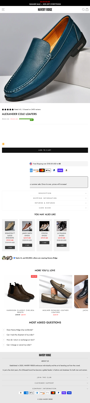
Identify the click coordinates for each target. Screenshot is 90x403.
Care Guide (45, 208)
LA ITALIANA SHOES (61, 234)
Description (45, 193)
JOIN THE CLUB (44, 377)
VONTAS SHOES (44, 234)
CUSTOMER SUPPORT (44, 383)
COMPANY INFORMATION (44, 389)
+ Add (10, 247)
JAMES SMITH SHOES (27, 234)
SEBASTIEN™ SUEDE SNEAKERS (10, 235)
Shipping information (45, 198)
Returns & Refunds (45, 203)
